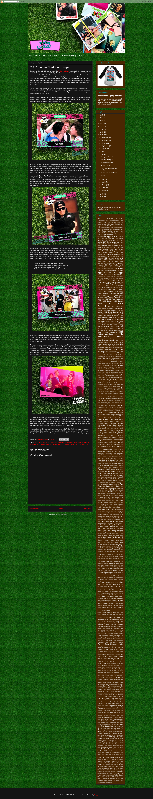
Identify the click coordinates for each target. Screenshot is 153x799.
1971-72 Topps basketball (115, 226)
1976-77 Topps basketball (105, 234)
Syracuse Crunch (103, 707)
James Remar (114, 532)
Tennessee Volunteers (104, 715)
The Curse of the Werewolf (110, 720)
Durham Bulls (119, 471)
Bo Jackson (106, 395)
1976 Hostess (106, 233)
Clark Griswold (102, 434)
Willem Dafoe (110, 775)
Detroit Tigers (114, 460)
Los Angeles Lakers (110, 581)
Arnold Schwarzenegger (115, 374)
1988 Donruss (107, 301)
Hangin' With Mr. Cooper (109, 157)
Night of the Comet (118, 630)
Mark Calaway (119, 593)
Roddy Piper (116, 667)
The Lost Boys (115, 728)
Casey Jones (114, 414)
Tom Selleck (108, 751)
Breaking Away (116, 400)
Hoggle (109, 523)
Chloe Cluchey (119, 427)
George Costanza (117, 504)
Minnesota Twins (111, 612)
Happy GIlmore (101, 516)
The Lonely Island (105, 728)
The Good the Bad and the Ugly (108, 722)
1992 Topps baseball (104, 346)
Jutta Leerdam (101, 561)
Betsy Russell (119, 386)
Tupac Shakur (109, 757)
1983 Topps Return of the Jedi (110, 266)
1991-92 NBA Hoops (110, 342)
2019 (102, 132)
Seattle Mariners (108, 681)
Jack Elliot (110, 528)
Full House (108, 500)
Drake (121, 467)
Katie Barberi (101, 565)
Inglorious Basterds (110, 526)
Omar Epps (117, 635)
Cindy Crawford (118, 432)
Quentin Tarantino (103, 653)
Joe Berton (115, 546)
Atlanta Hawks (101, 377)
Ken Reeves (109, 567)
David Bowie (115, 448)
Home (61, 509)
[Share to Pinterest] (68, 439)
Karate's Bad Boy (118, 561)
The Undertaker (109, 735)
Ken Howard (101, 567)
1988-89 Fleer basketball (105, 310)
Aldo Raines (107, 361)
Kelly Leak (120, 565)
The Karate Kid (107, 726)
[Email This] (60, 439)
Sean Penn (100, 681)
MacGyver (100, 589)
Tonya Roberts (119, 754)
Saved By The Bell (51, 444)
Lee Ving (112, 576)
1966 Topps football (109, 222)
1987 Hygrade (110, 295)
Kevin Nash (109, 568)
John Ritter (100, 553)
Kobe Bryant (101, 570)
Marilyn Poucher (110, 593)
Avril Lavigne (109, 377)
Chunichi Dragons (107, 432)
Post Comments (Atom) (64, 514)
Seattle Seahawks (118, 681)
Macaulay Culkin (118, 588)
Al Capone (120, 360)
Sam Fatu (107, 674)
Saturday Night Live (103, 677)
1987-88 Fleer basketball (114, 299)
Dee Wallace (117, 453)
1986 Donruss (115, 288)
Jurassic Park (106, 560)
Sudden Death (101, 705)
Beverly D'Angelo (102, 388)
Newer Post (34, 509)
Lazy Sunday (106, 575)
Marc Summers (102, 593)
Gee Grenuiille (108, 504)
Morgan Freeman (118, 616)
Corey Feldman (105, 439)
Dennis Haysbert (108, 455)
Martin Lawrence (119, 596)
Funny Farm (114, 500)
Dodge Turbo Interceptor (104, 463)
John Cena (100, 549)
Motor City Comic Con (115, 617)
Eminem (110, 480)
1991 (104, 328)
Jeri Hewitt (107, 542)
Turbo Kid (117, 757)
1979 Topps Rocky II (108, 247)
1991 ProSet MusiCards (42, 442)
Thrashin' (105, 743)
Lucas (106, 584)
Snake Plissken (107, 689)
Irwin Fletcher (119, 526)
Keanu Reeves (113, 565)
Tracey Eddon (108, 756)
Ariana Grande (101, 372)
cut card (114, 441)
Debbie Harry (109, 453)
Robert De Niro (102, 663)
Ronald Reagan (119, 668)
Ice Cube (120, 524)
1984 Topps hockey (110, 275)
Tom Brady (104, 749)
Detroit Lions (109, 458)
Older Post (87, 509)
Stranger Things (102, 703)
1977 (115, 234)
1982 (105, 258)
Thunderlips (100, 745)
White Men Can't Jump (109, 773)
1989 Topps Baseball (111, 312)
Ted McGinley (108, 712)
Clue (119, 435)
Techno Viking (116, 710)
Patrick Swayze (102, 638)
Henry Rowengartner (107, 521)
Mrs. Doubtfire (116, 621)
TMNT (99, 749)
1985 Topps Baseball (106, 280)
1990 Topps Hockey (104, 321)
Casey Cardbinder (105, 414)
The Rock (104, 731)
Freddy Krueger (106, 497)
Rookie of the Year (113, 670)
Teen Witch (61, 444)
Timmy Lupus (112, 747)
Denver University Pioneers (115, 456)
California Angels (102, 409)
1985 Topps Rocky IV (113, 286)
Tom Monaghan (119, 749)
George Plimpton (119, 505)
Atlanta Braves (119, 375)
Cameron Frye (119, 409)
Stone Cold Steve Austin (116, 701)
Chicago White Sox (108, 427)
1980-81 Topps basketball (114, 251)
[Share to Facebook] (66, 439)
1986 (108, 288)
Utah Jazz (113, 764)
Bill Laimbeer (106, 391)
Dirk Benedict (112, 462)
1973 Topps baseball (104, 227)
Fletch (121, 488)
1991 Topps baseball (103, 339)
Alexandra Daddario (117, 362)
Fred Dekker (106, 495)
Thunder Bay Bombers (116, 743)
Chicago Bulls (111, 425)
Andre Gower (101, 368)
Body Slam (109, 396)
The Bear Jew (108, 719)
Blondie (121, 393)
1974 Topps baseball (117, 227)
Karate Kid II (109, 561)
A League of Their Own (103, 354)
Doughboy (115, 467)
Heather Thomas (102, 519)
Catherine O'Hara (118, 416)
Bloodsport (100, 395)
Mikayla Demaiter (115, 609)
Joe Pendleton (101, 547)
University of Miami (117, 761)
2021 (102, 126)
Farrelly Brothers (113, 484)
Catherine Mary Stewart (106, 416)
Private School (119, 651)
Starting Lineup (110, 698)
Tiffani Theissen (70, 444)
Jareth (121, 533)
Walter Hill (112, 768)
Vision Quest (119, 766)
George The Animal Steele (104, 507)
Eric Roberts (112, 482)
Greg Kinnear (112, 511)
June (103, 154)
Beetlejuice (100, 384)
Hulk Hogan (101, 524)
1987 (121, 293)
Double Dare (107, 467)
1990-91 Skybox (103, 326)
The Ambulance (114, 717)
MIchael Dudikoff (118, 602)
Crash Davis (101, 441)
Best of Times (112, 386)
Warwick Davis (102, 770)
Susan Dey (108, 705)
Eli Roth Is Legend (107, 159)
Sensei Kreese (107, 682)
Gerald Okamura (116, 507)
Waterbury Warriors (112, 770)
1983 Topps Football (111, 265)
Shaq (107, 684)
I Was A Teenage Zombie (111, 524)
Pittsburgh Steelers (114, 646)
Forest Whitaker (107, 492)
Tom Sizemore (116, 750)
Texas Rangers (106, 717)
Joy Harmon (104, 556)
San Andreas (114, 674)
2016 (102, 197)
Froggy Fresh (101, 500)
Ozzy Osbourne (107, 637)
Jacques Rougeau (103, 532)
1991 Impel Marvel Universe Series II (112, 330)
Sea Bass (103, 679)
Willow (103, 175)
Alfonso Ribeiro (101, 363)
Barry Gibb (104, 381)
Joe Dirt (120, 546)
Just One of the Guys (117, 560)
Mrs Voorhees (108, 621)
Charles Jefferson (103, 419)
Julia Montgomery (114, 558)
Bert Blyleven (104, 386)
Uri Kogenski (106, 764)
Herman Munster (102, 523)
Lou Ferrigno (105, 582)
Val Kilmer (120, 764)
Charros (106, 421)
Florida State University (104, 490)
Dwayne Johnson (112, 473)
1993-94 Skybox (110, 351)
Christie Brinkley (103, 430)
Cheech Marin (114, 421)
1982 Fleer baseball (113, 258)
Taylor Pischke (107, 710)
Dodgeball (114, 463)
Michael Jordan (107, 605)
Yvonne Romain (107, 780)
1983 (109, 261)
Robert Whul (120, 663)
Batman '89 (112, 382)
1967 (118, 222)
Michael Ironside (103, 603)
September (105, 146)
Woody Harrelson (117, 777)
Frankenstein (111, 493)
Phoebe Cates (103, 644)
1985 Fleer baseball (118, 278)
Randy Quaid (107, 656)
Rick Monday (105, 661)
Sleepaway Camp (118, 687)
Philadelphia (120, 640)
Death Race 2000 (118, 451)
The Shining (113, 733)
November (105, 140)
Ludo (110, 584)
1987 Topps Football (112, 297)
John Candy (109, 548)
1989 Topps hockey (113, 314)
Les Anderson (119, 575)
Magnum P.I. (107, 589)
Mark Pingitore (101, 595)
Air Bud (108, 360)
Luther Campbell (108, 586)
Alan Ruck (100, 361)
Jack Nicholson (118, 528)
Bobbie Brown (119, 395)
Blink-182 (115, 393)
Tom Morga (101, 750)
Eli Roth (115, 477)
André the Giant (109, 368)
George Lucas (110, 505)
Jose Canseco (116, 554)
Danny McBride (111, 444)
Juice (107, 558)
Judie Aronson (101, 558)
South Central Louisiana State (114, 691)
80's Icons (120, 353)
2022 (102, 123)
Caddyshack (120, 407)
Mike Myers (114, 610)
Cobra (109, 437)
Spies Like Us (115, 693)
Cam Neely (111, 409)
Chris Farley (110, 428)
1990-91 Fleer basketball (111, 323)
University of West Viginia (105, 762)
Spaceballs (100, 693)
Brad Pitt (100, 400)
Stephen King (101, 700)
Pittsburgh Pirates (102, 646)
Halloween (114, 512)
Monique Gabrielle (112, 614)
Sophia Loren (115, 689)
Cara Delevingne (109, 410)
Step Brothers (119, 698)
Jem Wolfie (120, 539)
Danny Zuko (119, 444)
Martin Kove (110, 596)
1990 (118, 317)
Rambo (113, 654)
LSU (103, 584)
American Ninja (113, 367)
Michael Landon (102, 607)
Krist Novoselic (109, 570)
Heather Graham (118, 518)
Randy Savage (118, 656)
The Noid (117, 730)
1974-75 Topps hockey (114, 229)
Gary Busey (101, 504)
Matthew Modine (116, 598)
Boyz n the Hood (118, 398)
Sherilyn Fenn (106, 686)
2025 (102, 115)
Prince (106, 649)
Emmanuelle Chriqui (103, 482)
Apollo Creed (119, 370)
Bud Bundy (77, 442)
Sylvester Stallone (117, 705)
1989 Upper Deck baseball (110, 314)
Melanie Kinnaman (117, 600)
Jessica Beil (113, 544)
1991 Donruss (110, 328)
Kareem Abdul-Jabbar (103, 563)
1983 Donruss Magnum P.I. (108, 263)
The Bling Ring (117, 719)
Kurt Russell (101, 572)
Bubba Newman (119, 403)
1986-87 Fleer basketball (111, 293)
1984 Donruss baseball (107, 268)
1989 (114, 310)
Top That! (78, 444)
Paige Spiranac (118, 637)
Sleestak (100, 689)
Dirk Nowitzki (119, 462)
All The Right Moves (117, 363)
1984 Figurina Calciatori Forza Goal (110, 270)
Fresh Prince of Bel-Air (117, 497)
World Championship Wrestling (106, 778)
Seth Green (115, 682)
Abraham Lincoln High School (113, 356)
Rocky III (110, 667)
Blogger (96, 795)
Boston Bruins (110, 398)
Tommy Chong (116, 752)
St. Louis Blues (107, 694)
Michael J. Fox (113, 603)
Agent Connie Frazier (117, 358)
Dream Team (115, 469)
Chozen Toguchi (102, 428)
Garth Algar (120, 502)
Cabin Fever (113, 407)
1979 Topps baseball (110, 245)
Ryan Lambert (119, 672)
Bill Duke (117, 390)
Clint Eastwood (106, 435)
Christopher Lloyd (113, 430)
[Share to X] (64, 439)
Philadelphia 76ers (103, 642)
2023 (102, 121)
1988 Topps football (116, 308)
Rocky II (104, 667)
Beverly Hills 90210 (114, 388)
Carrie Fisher (115, 412)
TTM (103, 757)
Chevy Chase (110, 423)
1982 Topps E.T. (114, 259)
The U (102, 735)
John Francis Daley (115, 549)
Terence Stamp (115, 715)
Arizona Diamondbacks (112, 372)
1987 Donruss (102, 295)
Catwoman (100, 417)
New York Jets (106, 628)
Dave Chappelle (102, 446)
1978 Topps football (109, 242)
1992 (121, 344)
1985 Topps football (113, 282)
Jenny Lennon (114, 540)
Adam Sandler (106, 358)
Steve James (116, 700)
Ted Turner (117, 712)
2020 (102, 129)
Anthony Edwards (110, 370)
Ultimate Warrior (106, 759)
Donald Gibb (105, 465)
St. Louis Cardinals (118, 694)
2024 (102, 118)
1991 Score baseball (112, 336)
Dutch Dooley (102, 473)
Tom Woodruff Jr (106, 752)
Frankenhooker (101, 493)
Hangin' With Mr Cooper (109, 514)
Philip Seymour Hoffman (116, 642)
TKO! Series (119, 747)
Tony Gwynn (104, 754)
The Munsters (111, 730)
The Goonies (120, 722)
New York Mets (115, 628)
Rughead (113, 672)
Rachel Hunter (114, 653)
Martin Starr (101, 598)
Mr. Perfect (100, 621)
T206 (111, 707)
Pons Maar (120, 647)
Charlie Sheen (113, 419)
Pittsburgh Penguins (116, 644)
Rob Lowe (120, 661)
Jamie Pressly (115, 533)
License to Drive (102, 577)
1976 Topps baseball (117, 233)
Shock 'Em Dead (115, 686)
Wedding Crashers (115, 771)
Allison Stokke (101, 365)
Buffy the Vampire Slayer (112, 405)
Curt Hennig (109, 441)
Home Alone (114, 523)
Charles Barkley (119, 417)
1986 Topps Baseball (115, 289)
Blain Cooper (108, 393)
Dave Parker (116, 446)
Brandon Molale (108, 400)
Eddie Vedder (101, 477)
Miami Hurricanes (109, 602)
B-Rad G (120, 377)
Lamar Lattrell (113, 572)
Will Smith (104, 775)
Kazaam (107, 565)
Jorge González (106, 554)
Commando (114, 437)
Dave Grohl (109, 446)
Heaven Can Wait (111, 519)
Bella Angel (117, 384)
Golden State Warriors (108, 509)
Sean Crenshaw (110, 679)
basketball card (111, 381)
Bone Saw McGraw (107, 162)
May (103, 179)
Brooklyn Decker (102, 403)
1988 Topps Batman (113, 306)
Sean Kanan (119, 679)
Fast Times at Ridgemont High (110, 485)
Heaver (118, 519)
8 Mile (114, 353)
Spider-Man (107, 693)
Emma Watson (118, 480)
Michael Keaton (118, 605)
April (103, 182)
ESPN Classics (104, 484)
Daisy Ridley (120, 441)
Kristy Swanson (118, 570)
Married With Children (38, 444)
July (103, 151)
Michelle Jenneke (106, 609)
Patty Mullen (109, 638)
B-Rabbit (115, 377)
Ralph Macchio (107, 654)
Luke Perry (116, 584)
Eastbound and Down (109, 475)
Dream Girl (104, 469)
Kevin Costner (101, 568)
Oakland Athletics (118, 633)
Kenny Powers (118, 567)
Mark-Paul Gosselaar (111, 595)
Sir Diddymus (109, 687)
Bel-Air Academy (108, 384)
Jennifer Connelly (103, 540)
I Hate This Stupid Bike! (109, 173)
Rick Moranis (113, 661)
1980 (117, 247)
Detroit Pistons (118, 458)
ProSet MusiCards (63, 71)
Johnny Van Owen (115, 553)
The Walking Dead (118, 735)
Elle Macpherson (105, 478)
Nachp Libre (105, 623)
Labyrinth (107, 572)
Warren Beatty (119, 768)
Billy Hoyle (117, 391)
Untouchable (115, 762)
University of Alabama (117, 759)
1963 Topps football (111, 220)
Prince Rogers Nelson (116, 649)
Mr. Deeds (120, 619)
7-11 (112, 353)
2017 (102, 194)
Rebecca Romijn (102, 658)
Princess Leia (102, 651)
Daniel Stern (101, 444)
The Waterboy (110, 737)
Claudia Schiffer (112, 434)
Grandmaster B (119, 509)
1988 (99, 301)
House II (120, 523)
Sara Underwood (118, 675)
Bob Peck (112, 395)
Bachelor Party (101, 379)
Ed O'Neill (119, 475)
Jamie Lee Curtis (107, 533)
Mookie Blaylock (108, 616)
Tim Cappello (104, 747)
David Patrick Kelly (109, 450)
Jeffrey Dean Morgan (109, 539)
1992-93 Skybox (107, 347)
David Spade (119, 449)
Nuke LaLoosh (108, 633)
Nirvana (110, 631)
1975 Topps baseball (105, 231)
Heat (110, 518)
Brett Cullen (104, 402)
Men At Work (101, 602)
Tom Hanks (111, 749)
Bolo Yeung (116, 396)
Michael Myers (112, 607)
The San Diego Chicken (114, 731)
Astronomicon (109, 375)
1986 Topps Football (105, 291)
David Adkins (106, 448)
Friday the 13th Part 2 (104, 499)
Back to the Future (112, 379)
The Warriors (101, 736)
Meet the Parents (106, 600)
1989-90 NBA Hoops (110, 317)
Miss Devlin (120, 612)
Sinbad (103, 687)
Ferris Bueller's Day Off (107, 488)
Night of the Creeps (103, 631)
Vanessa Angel (102, 766)
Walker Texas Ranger (103, 768)
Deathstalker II (101, 453)
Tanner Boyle (115, 708)
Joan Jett (108, 546)
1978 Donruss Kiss (110, 240)
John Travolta (107, 553)
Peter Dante (112, 640)
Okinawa (111, 635)
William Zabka (118, 775)
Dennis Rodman (102, 456)
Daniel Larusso (118, 442)
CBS (105, 417)
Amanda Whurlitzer (103, 367)
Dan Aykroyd (101, 442)
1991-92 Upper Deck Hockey (111, 344)
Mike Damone (106, 611)
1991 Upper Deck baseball (116, 339)
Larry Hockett (116, 574)
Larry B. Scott (106, 574)
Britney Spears (119, 402)
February (105, 187)
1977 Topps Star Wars (111, 237)
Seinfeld (99, 682)
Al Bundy (114, 360)
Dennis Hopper (119, 454)
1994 (109, 353)
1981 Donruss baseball (106, 252)
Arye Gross (101, 375)
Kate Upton (112, 563)
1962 (107, 218)
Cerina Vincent (110, 417)
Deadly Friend (101, 451)
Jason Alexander (102, 535)
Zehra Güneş (109, 782)
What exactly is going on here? (110, 96)
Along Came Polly (109, 365)
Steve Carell (108, 700)
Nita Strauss (116, 631)
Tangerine (108, 708)
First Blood (116, 488)
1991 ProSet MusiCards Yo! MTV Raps (61, 442)
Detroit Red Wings (103, 460)
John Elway (107, 549)
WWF (118, 778)
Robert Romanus (111, 663)
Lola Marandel (109, 579)
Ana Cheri (120, 367)
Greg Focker (105, 511)
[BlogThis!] (62, 439)
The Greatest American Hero (105, 724)
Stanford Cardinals (103, 696)
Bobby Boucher (102, 396)
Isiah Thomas (102, 528)
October (104, 143)
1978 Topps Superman (108, 244)
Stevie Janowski (105, 701)
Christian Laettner (118, 428)
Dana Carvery (109, 442)
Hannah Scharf (119, 514)
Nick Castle (109, 630)
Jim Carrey (119, 544)
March (104, 185)
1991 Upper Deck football (106, 340)
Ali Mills (108, 363)
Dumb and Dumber (109, 471)
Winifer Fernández (106, 776)
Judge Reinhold (119, 556)
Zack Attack (86, 444)
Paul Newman (116, 638)
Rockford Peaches (113, 665)
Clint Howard (114, 435)
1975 (122, 229)
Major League (115, 589)
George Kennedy (102, 505)
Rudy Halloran (107, 672)
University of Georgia (104, 761)
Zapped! (103, 782)
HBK (107, 518)
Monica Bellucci (102, 614)
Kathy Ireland (119, 563)
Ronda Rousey (102, 670)
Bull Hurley (106, 407)
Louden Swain (114, 582)
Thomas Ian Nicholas (110, 742)
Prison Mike (111, 651)
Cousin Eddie (119, 439)
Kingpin (121, 568)
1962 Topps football (114, 218)
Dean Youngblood (109, 451)
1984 (118, 267)
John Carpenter (118, 548)
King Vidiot (116, 568)
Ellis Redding (113, 478)
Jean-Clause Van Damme (111, 537)
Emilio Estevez (102, 480)
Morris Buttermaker (103, 617)
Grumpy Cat (120, 511)
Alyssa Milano (118, 365)
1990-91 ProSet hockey (115, 325)
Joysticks (111, 556)
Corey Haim (112, 439)
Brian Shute (111, 402)
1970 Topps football (113, 224)
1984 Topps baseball (110, 271)
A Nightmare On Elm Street (116, 354)
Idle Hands (100, 526)
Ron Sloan (112, 668)
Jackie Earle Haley (104, 530)
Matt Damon (107, 598)
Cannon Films (101, 410)
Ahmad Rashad (102, 360)
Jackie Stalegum (117, 530)
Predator (100, 649)
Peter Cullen (104, 640)
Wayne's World (106, 771)
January (104, 190)
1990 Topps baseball (115, 319)
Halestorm (100, 512)
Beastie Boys (119, 382)
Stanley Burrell (112, 696)
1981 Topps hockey (109, 256)
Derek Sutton (101, 458)
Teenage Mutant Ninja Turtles (115, 714)
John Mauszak (108, 551)
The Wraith (106, 738)
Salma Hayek (101, 674)
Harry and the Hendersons (113, 516)
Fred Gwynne (114, 495)
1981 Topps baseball (110, 254)
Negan (118, 626)
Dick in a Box (104, 462)
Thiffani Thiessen (114, 738)
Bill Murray (111, 391)
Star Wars (101, 698)
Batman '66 (105, 382)
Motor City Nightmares (104, 619)
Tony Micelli (112, 754)
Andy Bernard (116, 368)
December (105, 137)
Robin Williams (102, 665)
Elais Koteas (108, 477)
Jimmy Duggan (101, 546)
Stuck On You (119, 703)
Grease (99, 511)
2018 (102, 135)
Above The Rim (106, 165)
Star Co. (120, 696)
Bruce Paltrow (110, 403)
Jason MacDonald (113, 535)
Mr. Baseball (114, 619)
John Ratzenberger (118, 551)
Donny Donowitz (114, 465)
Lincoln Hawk (109, 577)
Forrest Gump (119, 491)
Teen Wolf (103, 714)
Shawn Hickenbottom (114, 684)
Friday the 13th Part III (117, 499)
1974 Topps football (103, 229)
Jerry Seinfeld (115, 542)
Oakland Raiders (103, 635)
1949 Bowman (101, 218)
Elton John (120, 478)
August (104, 148)
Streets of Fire (111, 703)
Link (114, 577)
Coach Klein (105, 437)
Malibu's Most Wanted (117, 591)
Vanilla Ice (111, 766)
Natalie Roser (113, 623)
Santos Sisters (109, 675)
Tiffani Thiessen (117, 745)
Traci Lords (116, 756)
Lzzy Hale (117, 586)
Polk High (113, 647)
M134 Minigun (109, 588)
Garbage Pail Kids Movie (110, 502)
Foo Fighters (114, 490)
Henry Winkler (119, 521)
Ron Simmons (105, 668)
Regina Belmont (107, 660)
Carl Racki (117, 410)
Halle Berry (107, 512)
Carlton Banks (107, 412)
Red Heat (110, 658)
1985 (110, 278)
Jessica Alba (106, 544)
